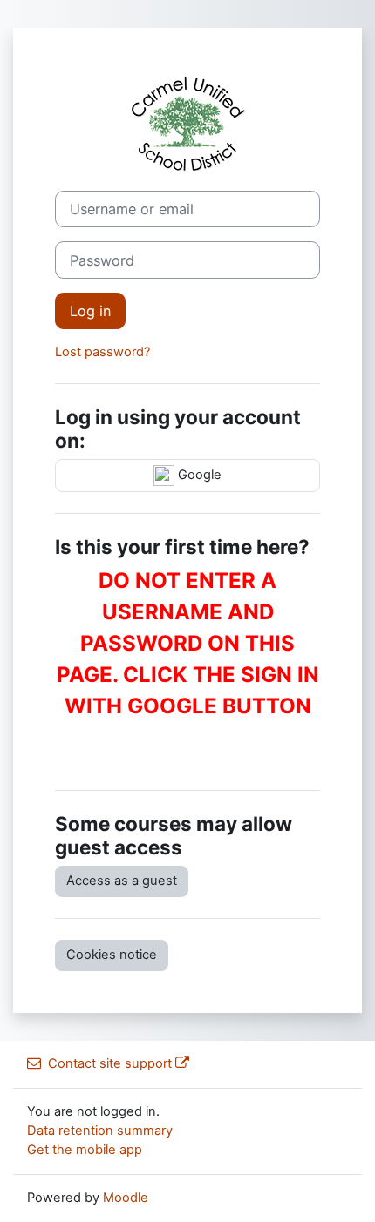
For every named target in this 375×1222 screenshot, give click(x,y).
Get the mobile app (84, 1150)
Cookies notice (111, 954)
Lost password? (102, 352)
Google (198, 475)
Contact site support (110, 1063)
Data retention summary (100, 1130)
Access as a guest (121, 880)
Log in (90, 311)
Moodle (125, 1197)
